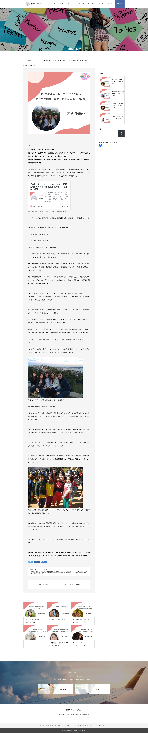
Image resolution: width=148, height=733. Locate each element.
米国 (80, 572)
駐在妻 (38, 573)
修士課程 (47, 572)
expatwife (51, 571)
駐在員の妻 (33, 573)
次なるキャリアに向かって (58, 619)
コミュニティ (90, 725)
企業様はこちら (80, 725)
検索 (100, 129)
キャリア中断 (76, 571)
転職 (82, 572)
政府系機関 (75, 572)
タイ (80, 571)
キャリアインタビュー (68, 725)
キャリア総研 (91, 4)
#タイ (40, 571)
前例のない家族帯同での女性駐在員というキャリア (118, 93)
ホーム (42, 725)
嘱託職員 (58, 572)
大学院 (65, 572)
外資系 (61, 572)
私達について (49, 725)
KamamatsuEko (38, 569)
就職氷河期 (69, 572)
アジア (70, 571)
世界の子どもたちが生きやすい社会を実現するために (118, 105)
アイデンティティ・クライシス (61, 571)
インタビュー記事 (79, 4)
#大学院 (43, 571)
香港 (85, 572)
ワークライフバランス (39, 572)
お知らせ (68, 4)
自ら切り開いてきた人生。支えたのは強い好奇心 (118, 82)
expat (47, 571)
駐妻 (42, 573)
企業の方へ (110, 4)
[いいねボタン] (29, 145)
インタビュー (32, 140)
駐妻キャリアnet (74, 710)
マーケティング (32, 218)
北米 (54, 572)
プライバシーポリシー (102, 725)
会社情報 (101, 4)
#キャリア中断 (34, 571)
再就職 (50, 572)
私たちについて (58, 4)
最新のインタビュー (105, 73)
